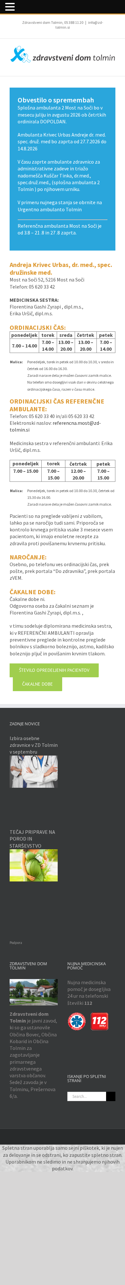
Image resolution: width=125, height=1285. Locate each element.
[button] (11, 7)
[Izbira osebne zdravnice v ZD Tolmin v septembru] (34, 772)
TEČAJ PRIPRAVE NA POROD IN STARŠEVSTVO (32, 839)
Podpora (16, 942)
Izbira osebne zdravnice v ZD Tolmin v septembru (34, 745)
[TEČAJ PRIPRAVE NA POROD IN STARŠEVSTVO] (34, 865)
